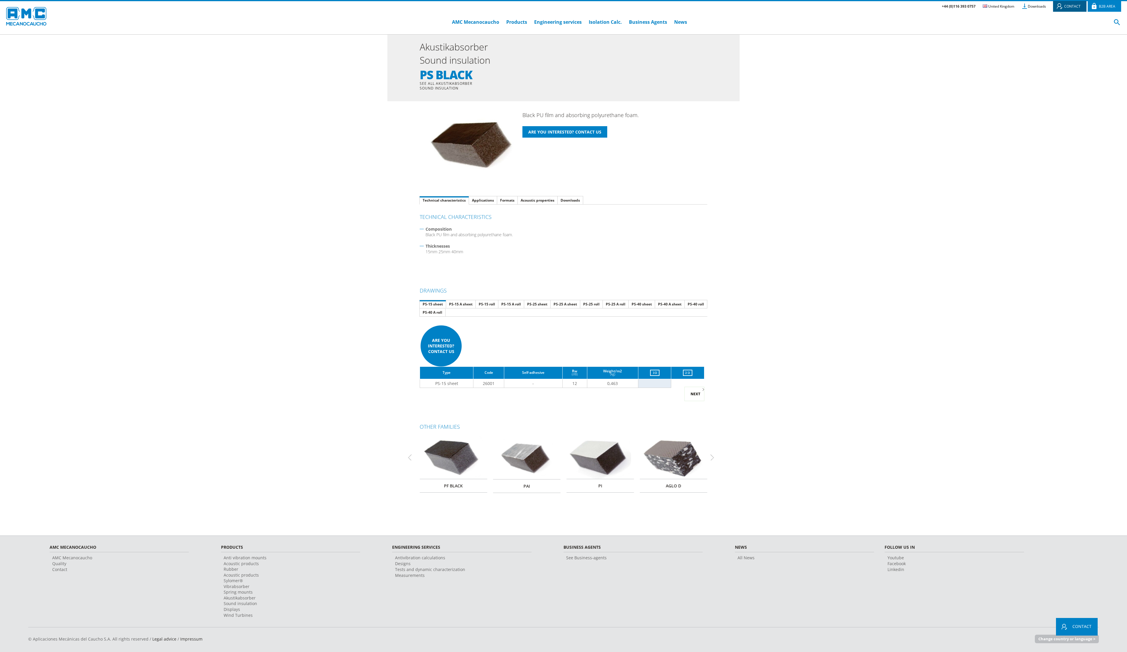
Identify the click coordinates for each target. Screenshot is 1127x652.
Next (695, 393)
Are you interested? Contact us (441, 345)
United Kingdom (1000, 6)
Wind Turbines (238, 615)
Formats (507, 200)
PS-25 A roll (615, 304)
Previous (412, 457)
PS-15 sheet (433, 304)
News (680, 22)
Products (516, 22)
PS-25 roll (591, 304)
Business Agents (648, 22)
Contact (59, 569)
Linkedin (896, 569)
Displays (232, 609)
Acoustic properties (537, 200)
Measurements (410, 575)
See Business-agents (586, 557)
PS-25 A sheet (565, 304)
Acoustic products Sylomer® (241, 577)
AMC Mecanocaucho (475, 22)
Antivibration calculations (420, 557)
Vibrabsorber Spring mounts (238, 589)
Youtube (896, 557)
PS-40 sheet (642, 304)
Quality (59, 563)
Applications (483, 200)
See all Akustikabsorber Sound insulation (446, 86)
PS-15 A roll (511, 304)
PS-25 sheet (537, 304)
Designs (403, 563)
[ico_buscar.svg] (1117, 24)
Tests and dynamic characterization (430, 569)
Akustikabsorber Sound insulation (240, 600)
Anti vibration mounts (245, 557)
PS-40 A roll (432, 312)
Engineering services (558, 22)
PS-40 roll (696, 304)
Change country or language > (1066, 638)
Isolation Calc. (605, 22)
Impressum (191, 639)
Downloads (1037, 6)
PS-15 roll (487, 304)
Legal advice (164, 639)
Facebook (897, 563)
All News (746, 557)
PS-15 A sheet (461, 304)
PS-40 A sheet (669, 304)
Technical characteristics (444, 200)
